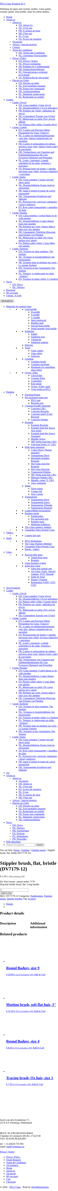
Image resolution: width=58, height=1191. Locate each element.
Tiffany (9, 532)
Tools (27, 348)
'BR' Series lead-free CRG (44, 441)
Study (9, 538)
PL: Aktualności (20, 836)
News (9, 822)
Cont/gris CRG (38, 408)
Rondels (35, 560)
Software (35, 356)
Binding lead (37, 323)
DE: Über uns (25, 797)
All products (12, 1165)
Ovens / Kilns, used (40, 386)
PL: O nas (23, 792)
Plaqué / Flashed (39, 579)
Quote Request (13, 1160)
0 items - (13, 295)
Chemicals (36, 339)
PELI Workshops (33, 541)
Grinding (29, 359)
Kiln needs (36, 383)
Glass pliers (36, 353)
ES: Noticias (18, 833)
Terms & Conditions (16, 1162)
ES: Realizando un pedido (31, 811)
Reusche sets (37, 403)
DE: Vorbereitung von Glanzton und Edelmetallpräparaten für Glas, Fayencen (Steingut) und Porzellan (36, 662)
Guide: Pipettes (19, 668)
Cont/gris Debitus (39, 419)
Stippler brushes (14, 898)
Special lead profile (40, 325)
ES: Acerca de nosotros (30, 789)
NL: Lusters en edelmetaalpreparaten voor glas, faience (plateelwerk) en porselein (36, 629)
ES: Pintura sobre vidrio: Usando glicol (38, 601)
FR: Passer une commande (32, 814)
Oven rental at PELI (41, 389)
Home (9, 1168)
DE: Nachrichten (20, 830)
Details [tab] (9, 904)
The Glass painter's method (38, 527)
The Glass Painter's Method (38, 543)
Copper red (36, 491)
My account (12, 1176)
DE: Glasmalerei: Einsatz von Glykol (37, 615)
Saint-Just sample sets (41, 568)
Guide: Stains (19, 737)
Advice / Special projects (24, 800)
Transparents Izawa (40, 502)
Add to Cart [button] (39, 974)
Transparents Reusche (41, 508)
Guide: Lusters (19, 618)
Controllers (36, 381)
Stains (28, 486)
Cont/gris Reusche (40, 411)
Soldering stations (39, 342)
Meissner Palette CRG (42, 477)
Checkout (11, 1182)
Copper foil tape (33, 535)
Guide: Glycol (19, 593)
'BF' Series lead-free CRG (43, 474)
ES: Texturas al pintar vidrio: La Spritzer (38, 717)
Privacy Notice (7, 1152)
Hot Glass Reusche (40, 469)
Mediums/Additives (40, 524)
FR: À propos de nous (29, 795)
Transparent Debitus (41, 472)
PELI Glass (15, 1187)
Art (7, 772)
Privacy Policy (13, 1157)
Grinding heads (38, 361)
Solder (34, 334)
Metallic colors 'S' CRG (42, 480)
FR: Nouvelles (19, 839)
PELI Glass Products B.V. (13, 3)
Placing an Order (20, 803)
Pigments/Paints (32, 394)
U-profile (35, 317)
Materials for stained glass (18, 306)
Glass (9, 552)
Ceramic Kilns (38, 378)
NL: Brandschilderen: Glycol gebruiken (38, 599)
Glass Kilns (36, 375)
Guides (9, 590)
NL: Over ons (25, 786)
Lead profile (31, 309)
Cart (8, 1179)
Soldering (29, 331)
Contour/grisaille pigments (37, 406)
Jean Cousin (37, 494)
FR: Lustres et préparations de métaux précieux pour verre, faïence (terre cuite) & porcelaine (38, 654)
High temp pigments (35, 447)
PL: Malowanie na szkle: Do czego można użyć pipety (36, 688)
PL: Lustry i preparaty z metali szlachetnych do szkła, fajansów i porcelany (35, 646)
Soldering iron (38, 337)
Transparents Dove (40, 455)
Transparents (31, 497)
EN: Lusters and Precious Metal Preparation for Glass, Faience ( (34, 622)
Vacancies (23, 781)
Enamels (29, 422)
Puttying (29, 345)
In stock (32, 898)
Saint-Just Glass (32, 566)
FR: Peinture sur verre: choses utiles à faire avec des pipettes (37, 694)
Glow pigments (38, 483)
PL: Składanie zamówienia (32, 817)
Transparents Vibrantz (41, 505)
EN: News (17, 825)
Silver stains (37, 488)
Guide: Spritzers (20, 703)
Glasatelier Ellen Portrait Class (39, 530)
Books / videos (32, 549)
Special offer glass (34, 555)
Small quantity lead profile (44, 328)
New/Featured (13, 588)
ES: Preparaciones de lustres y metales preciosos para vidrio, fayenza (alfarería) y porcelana (38, 638)
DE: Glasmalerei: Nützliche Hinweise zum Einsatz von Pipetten (37, 699)
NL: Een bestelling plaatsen (32, 808)
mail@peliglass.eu (15, 1146)
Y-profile (35, 314)
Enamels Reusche (39, 425)
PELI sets (35, 400)
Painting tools (37, 521)
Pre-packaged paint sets (36, 397)
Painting (10, 392)
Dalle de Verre (38, 577)
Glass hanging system (35, 563)
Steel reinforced (38, 320)
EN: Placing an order (29, 806)
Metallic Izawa (38, 439)
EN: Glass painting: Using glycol (35, 596)
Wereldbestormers (40, 1187)
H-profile (35, 312)
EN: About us (25, 784)
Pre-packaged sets (39, 519)
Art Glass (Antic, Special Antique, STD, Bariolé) (43, 572)
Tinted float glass (39, 557)
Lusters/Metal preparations (38, 510)
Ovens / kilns (31, 372)
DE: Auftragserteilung (29, 819)
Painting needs (32, 513)
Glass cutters (37, 350)
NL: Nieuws (18, 828)
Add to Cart (6, 893)
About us (10, 775)
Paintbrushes (37, 516)
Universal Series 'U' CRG (43, 444)
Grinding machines (40, 364)
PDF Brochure (13, 841)
